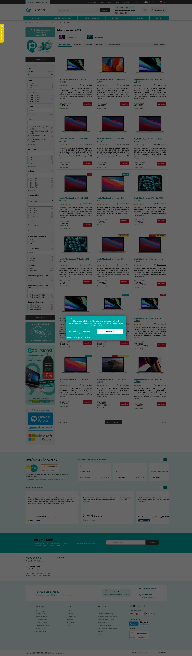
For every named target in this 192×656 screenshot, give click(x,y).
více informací (96, 325)
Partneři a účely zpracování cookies (78, 338)
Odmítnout (86, 331)
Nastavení (72, 331)
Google (86, 323)
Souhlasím (109, 331)
